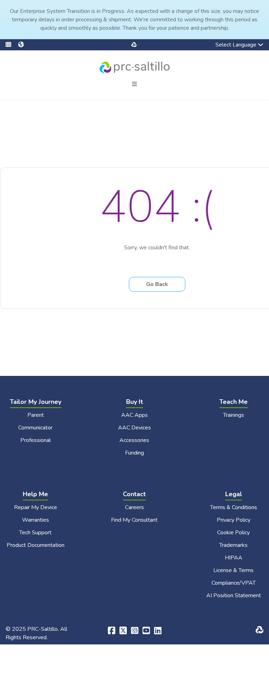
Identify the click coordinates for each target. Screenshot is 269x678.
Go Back (157, 284)
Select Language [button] (231, 45)
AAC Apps (134, 415)
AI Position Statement (233, 595)
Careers (134, 507)
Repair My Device (35, 507)
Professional (35, 440)
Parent (35, 415)
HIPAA (233, 558)
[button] (12, 45)
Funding (134, 453)
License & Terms (233, 570)
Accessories (134, 440)
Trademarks (233, 545)
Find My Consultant (134, 520)
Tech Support (35, 532)
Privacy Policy (233, 520)
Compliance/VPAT (234, 583)
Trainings (233, 415)
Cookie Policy (233, 532)
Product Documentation (35, 545)
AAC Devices (134, 427)
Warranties (35, 520)
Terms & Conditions (233, 507)
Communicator (35, 427)
